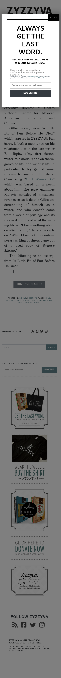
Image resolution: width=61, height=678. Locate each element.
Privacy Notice (42, 78)
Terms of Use (33, 76)
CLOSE (53, 18)
